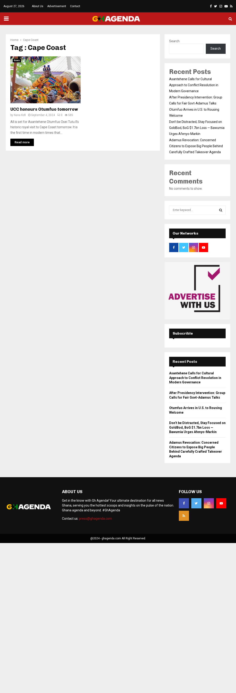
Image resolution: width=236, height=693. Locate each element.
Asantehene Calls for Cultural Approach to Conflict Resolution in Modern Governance (193, 85)
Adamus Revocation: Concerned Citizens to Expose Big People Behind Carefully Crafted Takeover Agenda (196, 146)
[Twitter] (196, 503)
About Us (37, 6)
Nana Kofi (20, 115)
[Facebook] (184, 503)
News (17, 60)
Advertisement (56, 6)
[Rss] (184, 516)
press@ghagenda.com (95, 518)
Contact (75, 6)
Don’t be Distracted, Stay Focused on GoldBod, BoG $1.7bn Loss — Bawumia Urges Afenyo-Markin (196, 128)
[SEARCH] (221, 210)
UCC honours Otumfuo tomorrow (44, 109)
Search (174, 41)
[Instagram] (209, 503)
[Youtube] (221, 503)
